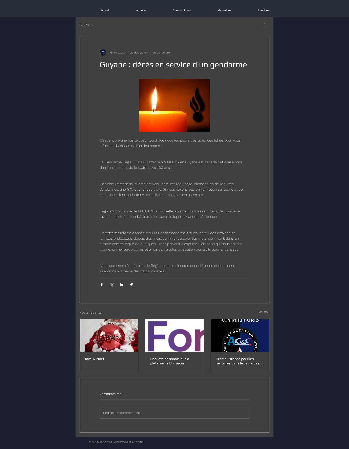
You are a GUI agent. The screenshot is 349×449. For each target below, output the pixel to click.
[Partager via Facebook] (102, 284)
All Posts (87, 25)
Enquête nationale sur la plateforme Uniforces (169, 361)
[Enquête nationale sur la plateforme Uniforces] (174, 335)
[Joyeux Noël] (109, 335)
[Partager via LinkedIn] (121, 284)
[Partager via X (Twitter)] (112, 284)
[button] (264, 24)
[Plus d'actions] (246, 52)
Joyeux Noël (94, 359)
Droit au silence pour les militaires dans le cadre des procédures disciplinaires (237, 361)
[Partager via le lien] (131, 284)
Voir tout (264, 311)
